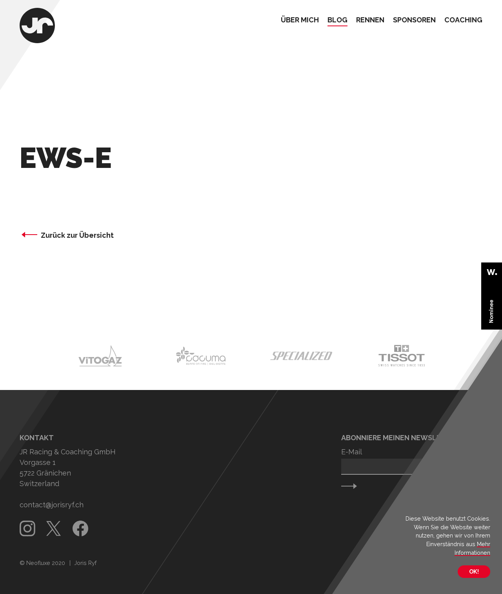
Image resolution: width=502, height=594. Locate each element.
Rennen (370, 20)
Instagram (27, 528)
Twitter (54, 528)
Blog (337, 20)
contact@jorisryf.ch (52, 505)
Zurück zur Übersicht (77, 235)
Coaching (463, 20)
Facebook (80, 528)
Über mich (300, 20)
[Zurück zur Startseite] (37, 26)
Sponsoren (414, 20)
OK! (474, 571)
